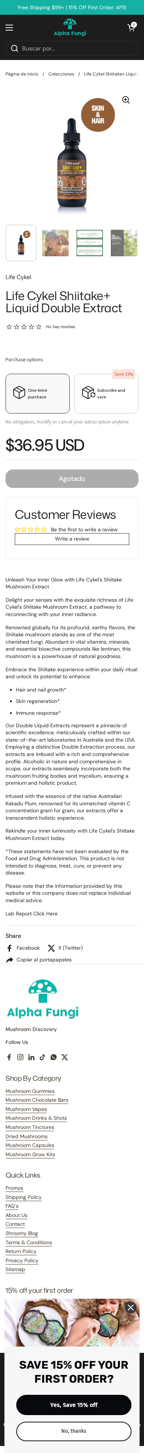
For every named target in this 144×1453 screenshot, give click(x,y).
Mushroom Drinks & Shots (36, 1118)
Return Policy (21, 1251)
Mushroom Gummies (30, 1091)
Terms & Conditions (29, 1242)
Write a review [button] (72, 538)
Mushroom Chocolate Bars (37, 1100)
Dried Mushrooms (27, 1136)
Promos (14, 1188)
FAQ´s (12, 1206)
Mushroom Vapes (26, 1109)
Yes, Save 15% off (73, 1404)
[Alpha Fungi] (70, 27)
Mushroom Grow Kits (30, 1154)
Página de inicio (22, 74)
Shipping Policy (24, 1197)
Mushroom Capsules (30, 1145)
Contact (15, 1224)
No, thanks (73, 1431)
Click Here (45, 913)
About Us (16, 1215)
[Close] (131, 1307)
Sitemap (15, 1269)
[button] (131, 27)
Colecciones (61, 74)
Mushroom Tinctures (30, 1127)
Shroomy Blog (22, 1233)
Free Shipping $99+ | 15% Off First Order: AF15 (72, 7)
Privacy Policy (22, 1260)
